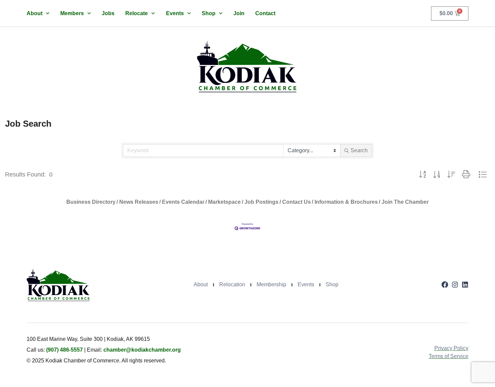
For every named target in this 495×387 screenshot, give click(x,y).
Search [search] (359, 150)
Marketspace (224, 202)
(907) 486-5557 (64, 350)
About (34, 13)
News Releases (138, 202)
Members (72, 13)
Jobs (108, 13)
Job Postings (261, 202)
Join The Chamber (405, 202)
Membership (271, 284)
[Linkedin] (465, 284)
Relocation (232, 284)
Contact (265, 13)
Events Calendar (183, 202)
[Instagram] (455, 284)
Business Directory (91, 202)
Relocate (136, 13)
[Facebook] (444, 284)
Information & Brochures (346, 202)
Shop (209, 13)
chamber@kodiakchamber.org (142, 350)
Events (175, 13)
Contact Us (296, 202)
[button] (422, 175)
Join (238, 13)
